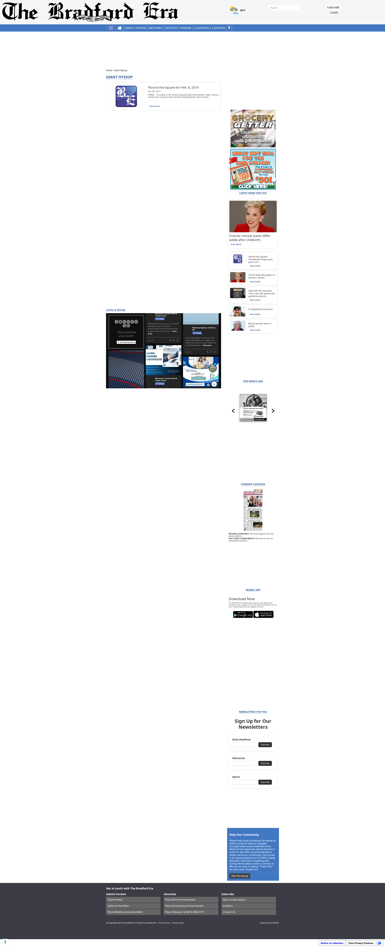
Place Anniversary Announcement (184, 905)
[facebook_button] (229, 28)
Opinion (185, 28)
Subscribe (333, 7)
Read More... (155, 106)
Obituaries (155, 28)
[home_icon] (120, 28)
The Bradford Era (128, 923)
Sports (140, 28)
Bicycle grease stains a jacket (259, 325)
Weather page (237, 11)
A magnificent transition (260, 309)
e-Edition (228, 905)
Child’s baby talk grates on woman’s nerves (261, 276)
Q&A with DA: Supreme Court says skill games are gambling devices (261, 293)
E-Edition (218, 28)
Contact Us (229, 912)
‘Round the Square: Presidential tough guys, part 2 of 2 (260, 259)
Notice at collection (332, 943)
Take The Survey (239, 876)
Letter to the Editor (118, 905)
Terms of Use (164, 923)
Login (334, 12)
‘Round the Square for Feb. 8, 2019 (173, 87)
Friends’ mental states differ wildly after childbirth (250, 238)
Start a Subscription (234, 899)
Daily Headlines (241, 739)
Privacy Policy (178, 923)
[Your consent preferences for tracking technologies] (5, 942)
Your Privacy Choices (360, 943)
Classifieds (201, 28)
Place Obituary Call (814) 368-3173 (184, 912)
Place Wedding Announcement (125, 912)
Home (109, 70)
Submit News (115, 899)
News (128, 28)
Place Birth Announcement (180, 899)
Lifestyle (170, 28)
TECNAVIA (274, 923)
